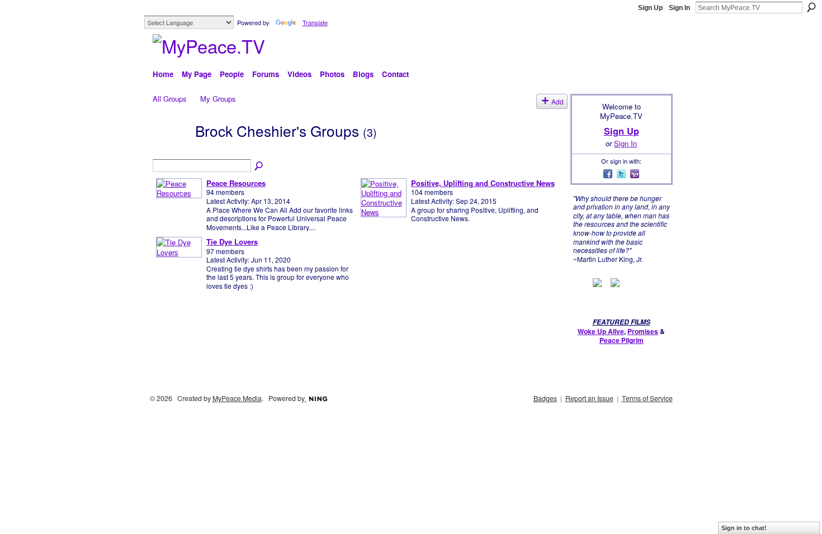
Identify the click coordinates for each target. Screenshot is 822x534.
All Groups (170, 98)
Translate (315, 22)
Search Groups (259, 166)
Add (557, 101)
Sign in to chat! (744, 528)
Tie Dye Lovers (232, 241)
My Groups (218, 98)
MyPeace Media (237, 398)
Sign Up (650, 8)
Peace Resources (236, 183)
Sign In (679, 8)
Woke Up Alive (601, 331)
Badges (545, 398)
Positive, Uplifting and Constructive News (483, 183)
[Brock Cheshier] (170, 149)
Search (811, 7)
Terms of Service (647, 398)
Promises (642, 331)
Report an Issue (589, 398)
